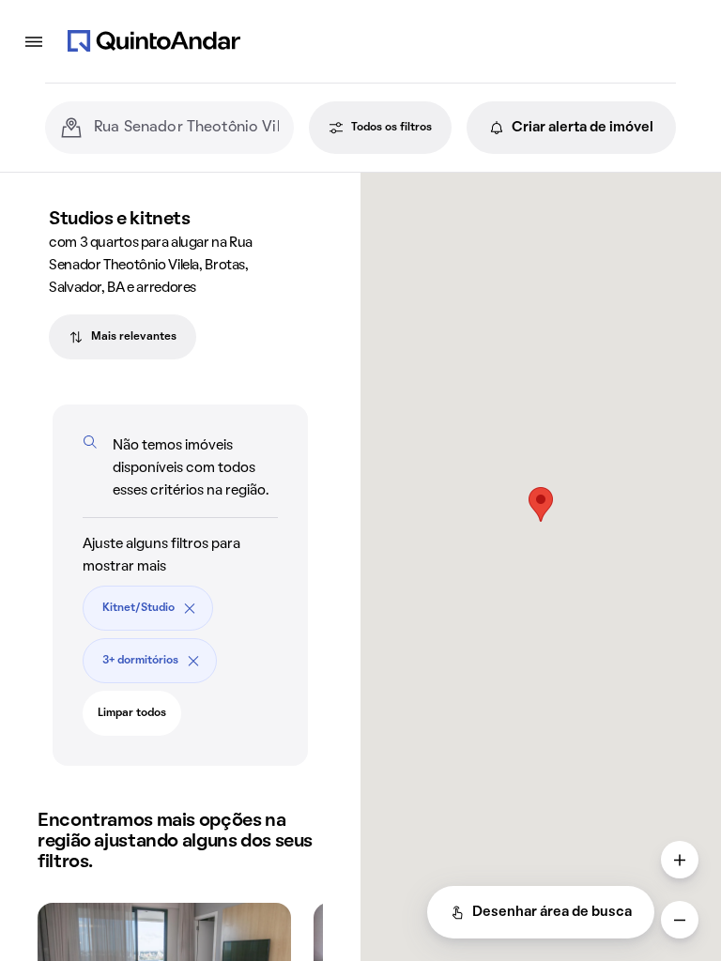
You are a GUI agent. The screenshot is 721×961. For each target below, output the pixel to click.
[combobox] (186, 127)
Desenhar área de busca (552, 912)
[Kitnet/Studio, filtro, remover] (189, 608)
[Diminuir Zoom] (679, 919)
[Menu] (34, 41)
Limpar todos (132, 713)
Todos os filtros (391, 127)
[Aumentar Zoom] (679, 859)
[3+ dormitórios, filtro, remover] (193, 660)
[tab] (122, 336)
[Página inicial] (154, 41)
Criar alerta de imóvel (582, 127)
